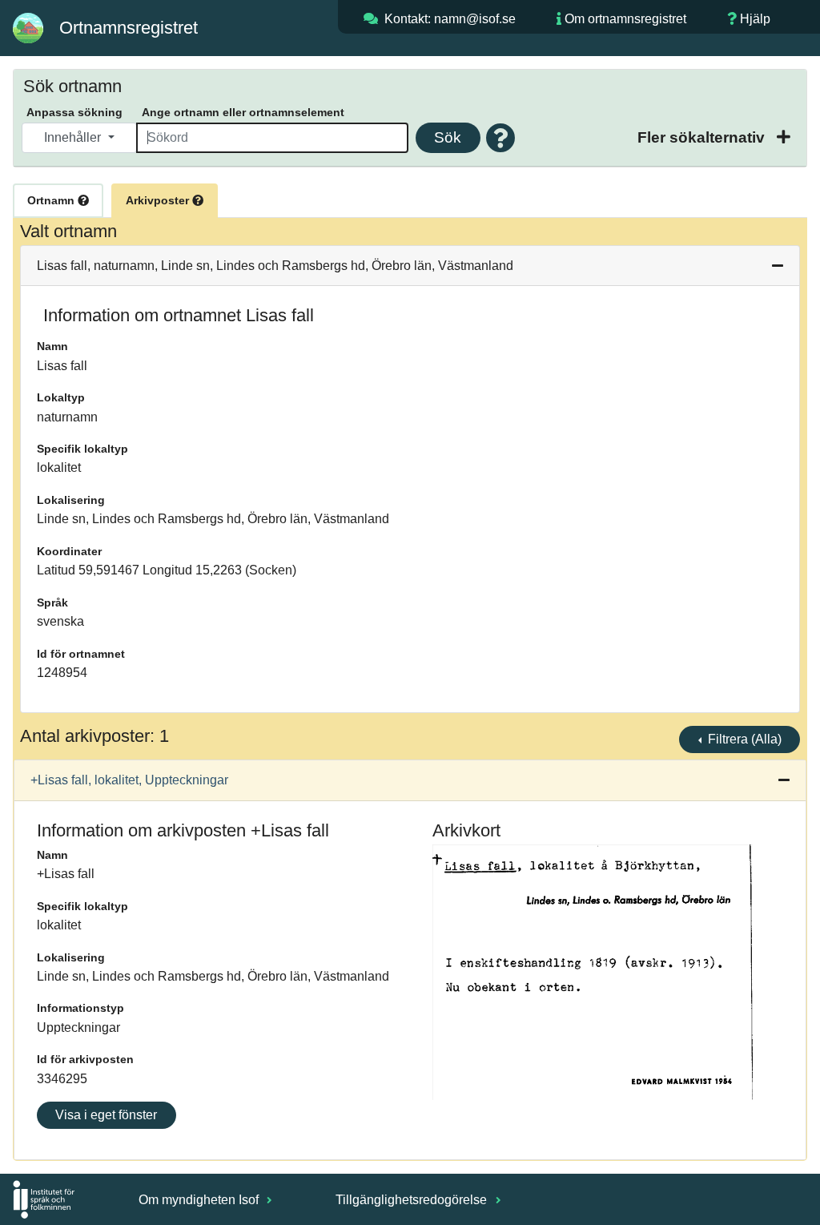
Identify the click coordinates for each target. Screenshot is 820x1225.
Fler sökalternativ (703, 137)
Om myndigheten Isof (200, 1200)
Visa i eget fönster (106, 1115)
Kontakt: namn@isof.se (450, 19)
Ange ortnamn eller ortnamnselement (243, 112)
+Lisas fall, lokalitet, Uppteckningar (129, 780)
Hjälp (755, 19)
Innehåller (74, 137)
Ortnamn (52, 200)
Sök (447, 137)
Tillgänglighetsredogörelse (413, 1200)
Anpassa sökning (74, 112)
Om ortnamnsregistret (625, 19)
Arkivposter (159, 200)
